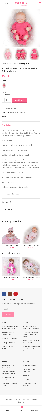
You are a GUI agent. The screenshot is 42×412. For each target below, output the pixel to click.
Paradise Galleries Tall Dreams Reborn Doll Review (30, 335)
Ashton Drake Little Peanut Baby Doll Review (31, 327)
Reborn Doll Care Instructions (8, 379)
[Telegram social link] (18, 116)
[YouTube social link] (15, 294)
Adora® (26, 375)
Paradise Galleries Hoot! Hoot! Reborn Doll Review (31, 349)
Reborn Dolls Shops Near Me (29, 384)
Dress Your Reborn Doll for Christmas (10, 385)
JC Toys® (26, 379)
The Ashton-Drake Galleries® (29, 370)
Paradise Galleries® (30, 365)
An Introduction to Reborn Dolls (8, 367)
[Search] (30, 3)
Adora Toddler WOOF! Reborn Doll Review (31, 342)
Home (4, 63)
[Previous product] (34, 64)
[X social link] (10, 116)
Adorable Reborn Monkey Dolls (8, 333)
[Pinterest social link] (13, 116)
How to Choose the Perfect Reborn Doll (8, 373)
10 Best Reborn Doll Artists (9, 347)
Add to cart (19, 100)
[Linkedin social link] (15, 116)
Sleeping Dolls (24, 63)
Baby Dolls (12, 63)
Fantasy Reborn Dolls (9, 342)
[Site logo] (21, 3)
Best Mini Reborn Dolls (10, 338)
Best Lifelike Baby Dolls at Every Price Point (10, 327)
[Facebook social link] (7, 116)
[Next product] (39, 64)
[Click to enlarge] (6, 42)
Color (4, 81)
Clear (5, 92)
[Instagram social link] (10, 294)
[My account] (34, 3)
